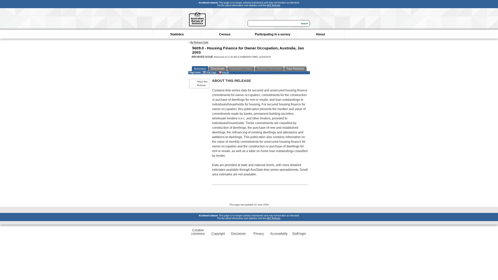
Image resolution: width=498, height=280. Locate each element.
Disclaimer (238, 233)
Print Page (211, 72)
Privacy (258, 233)
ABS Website (273, 5)
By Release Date (199, 42)
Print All (225, 72)
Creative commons (198, 231)
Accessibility (279, 233)
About (320, 34)
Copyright (218, 233)
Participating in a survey (272, 34)
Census (225, 34)
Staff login (299, 233)
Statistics (177, 34)
